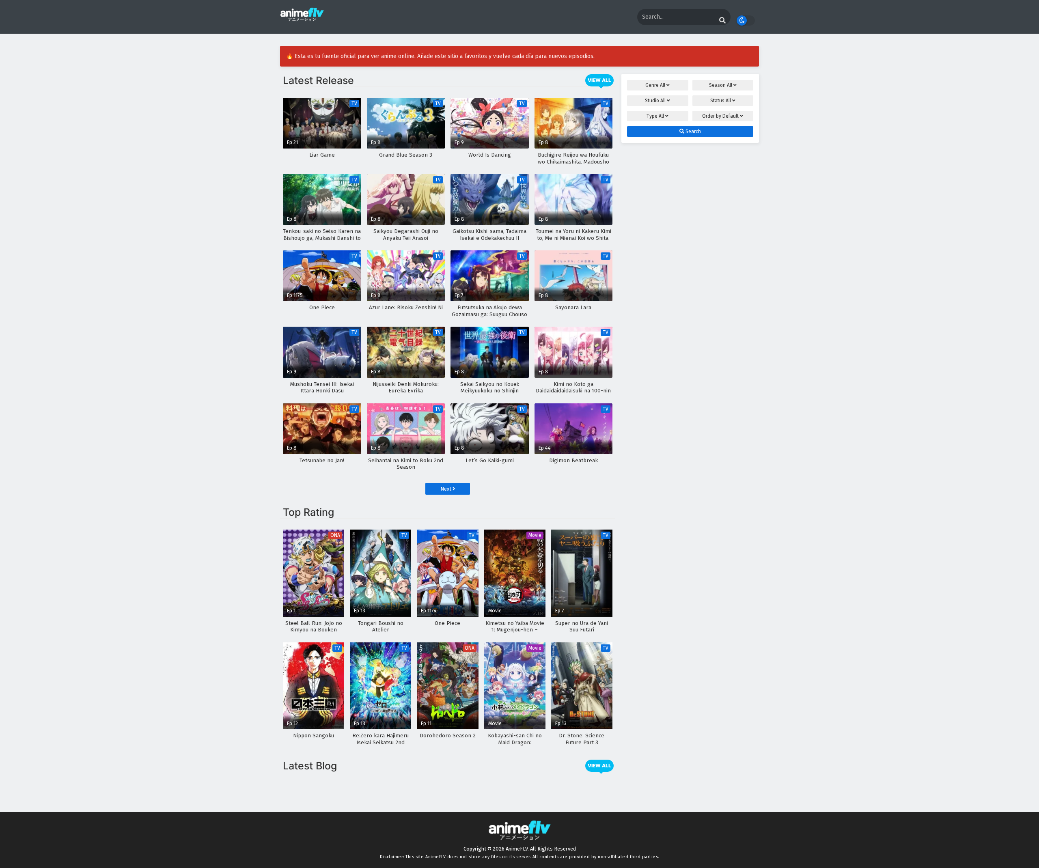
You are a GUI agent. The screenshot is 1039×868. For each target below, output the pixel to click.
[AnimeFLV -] (302, 17)
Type (655, 116)
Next (446, 489)
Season (720, 85)
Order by (720, 116)
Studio (655, 100)
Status (720, 100)
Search (692, 131)
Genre (655, 85)
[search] (722, 20)
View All (599, 80)
